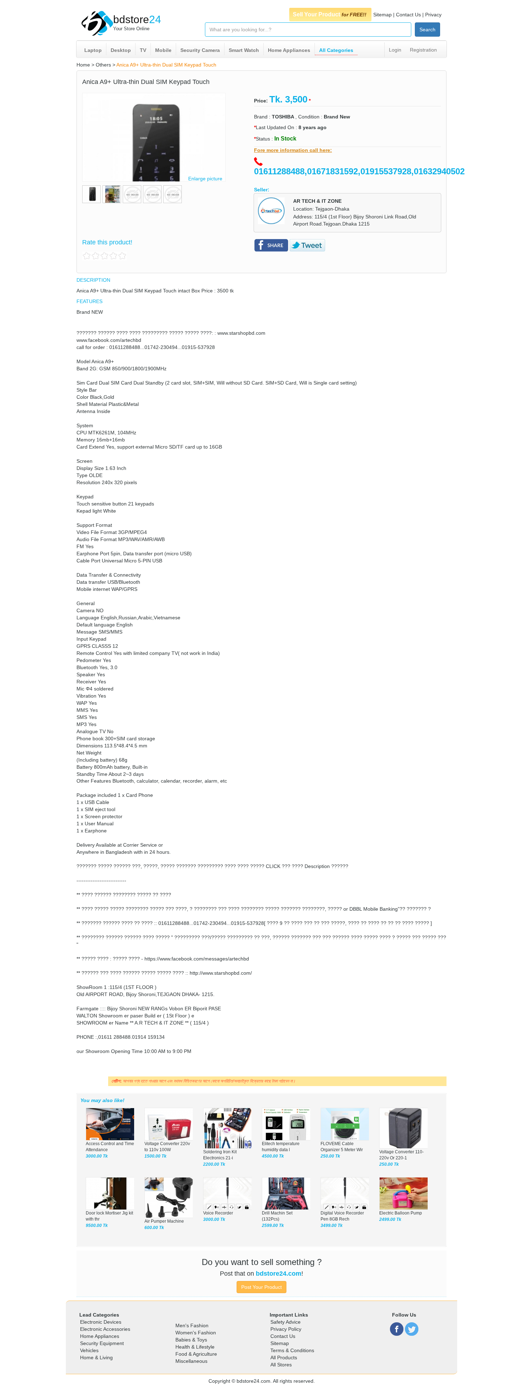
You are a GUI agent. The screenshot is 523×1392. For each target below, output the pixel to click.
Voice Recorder (218, 1213)
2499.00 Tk (390, 1219)
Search (427, 29)
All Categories (336, 50)
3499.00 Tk (332, 1225)
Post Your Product (261, 1287)
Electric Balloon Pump (400, 1213)
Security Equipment (102, 1343)
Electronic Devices (100, 1322)
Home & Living (96, 1357)
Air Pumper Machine (164, 1221)
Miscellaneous (191, 1361)
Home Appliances (289, 50)
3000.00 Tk (97, 1156)
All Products (283, 1357)
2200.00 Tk (214, 1164)
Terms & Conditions (292, 1350)
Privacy (433, 14)
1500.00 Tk (155, 1156)
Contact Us (408, 14)
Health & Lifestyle (195, 1347)
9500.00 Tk (97, 1225)
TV (143, 50)
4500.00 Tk (273, 1156)
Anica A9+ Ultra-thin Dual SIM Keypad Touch (166, 65)
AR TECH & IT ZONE (317, 201)
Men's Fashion (191, 1325)
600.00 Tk (154, 1227)
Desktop (121, 50)
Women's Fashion (195, 1332)
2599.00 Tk (273, 1225)
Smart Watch (244, 50)
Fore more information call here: (293, 150)
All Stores (281, 1364)
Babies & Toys (191, 1340)
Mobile (163, 50)
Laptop (93, 50)
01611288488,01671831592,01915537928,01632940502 (359, 171)
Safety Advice (285, 1322)
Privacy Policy (285, 1329)
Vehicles (89, 1350)
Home (83, 65)
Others (103, 65)
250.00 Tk (330, 1156)
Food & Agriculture (196, 1354)
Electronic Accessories (105, 1329)
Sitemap (382, 14)
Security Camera (200, 50)
